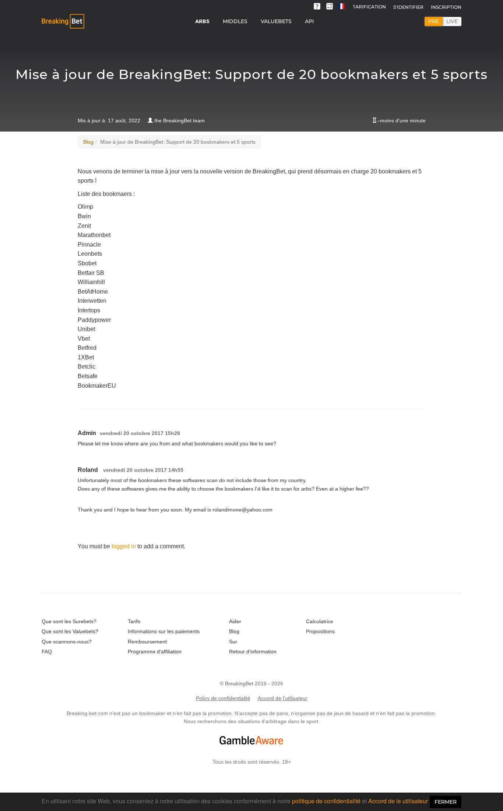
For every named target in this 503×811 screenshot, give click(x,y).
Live (452, 21)
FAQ (47, 651)
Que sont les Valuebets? (70, 631)
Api (309, 21)
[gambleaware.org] (251, 740)
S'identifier (408, 7)
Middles (235, 21)
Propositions (320, 631)
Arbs (202, 21)
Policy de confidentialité (223, 698)
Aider (235, 621)
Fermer (446, 802)
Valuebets (276, 21)
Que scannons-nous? (67, 642)
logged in (124, 546)
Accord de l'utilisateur (282, 698)
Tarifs (134, 621)
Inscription (446, 7)
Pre (433, 21)
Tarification (369, 7)
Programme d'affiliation (155, 651)
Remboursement (147, 642)
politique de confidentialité (326, 801)
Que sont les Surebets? (69, 621)
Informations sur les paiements (164, 631)
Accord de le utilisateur (398, 801)
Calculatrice (319, 621)
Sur (233, 642)
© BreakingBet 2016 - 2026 (251, 683)
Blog (88, 142)
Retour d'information (253, 651)
